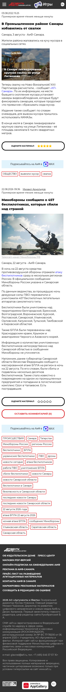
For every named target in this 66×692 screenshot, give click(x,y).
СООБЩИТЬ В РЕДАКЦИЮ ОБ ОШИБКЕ (26, 590)
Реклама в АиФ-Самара (18, 569)
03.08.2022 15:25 (10, 13)
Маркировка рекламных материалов (28, 585)
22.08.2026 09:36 (11, 189)
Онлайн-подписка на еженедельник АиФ (31, 564)
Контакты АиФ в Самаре (19, 581)
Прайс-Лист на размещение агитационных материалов (22, 575)
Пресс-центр (46, 555)
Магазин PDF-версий (17, 560)
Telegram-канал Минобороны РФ (21, 257)
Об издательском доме (19, 555)
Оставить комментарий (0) (33, 413)
